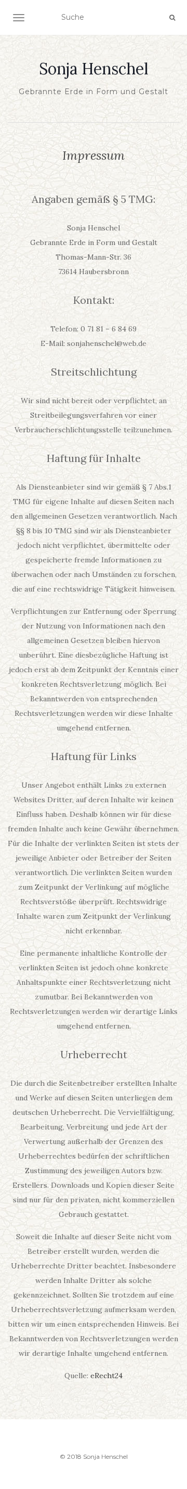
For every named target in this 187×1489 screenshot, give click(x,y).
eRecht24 (106, 1375)
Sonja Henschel (94, 68)
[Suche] (172, 17)
